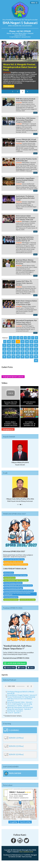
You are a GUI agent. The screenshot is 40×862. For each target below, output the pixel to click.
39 (31, 353)
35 (13, 353)
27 (13, 349)
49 (36, 360)
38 (27, 353)
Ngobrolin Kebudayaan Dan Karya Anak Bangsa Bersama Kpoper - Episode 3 (20, 708)
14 (27, 341)
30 (27, 349)
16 (36, 341)
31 (31, 349)
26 (9, 349)
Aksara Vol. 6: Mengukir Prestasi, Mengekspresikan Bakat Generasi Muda (19, 67)
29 (22, 349)
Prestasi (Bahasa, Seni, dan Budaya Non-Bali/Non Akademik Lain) (17, 594)
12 (18, 341)
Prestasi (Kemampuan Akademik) (13, 583)
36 (18, 353)
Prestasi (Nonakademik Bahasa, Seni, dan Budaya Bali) (18, 590)
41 (4, 357)
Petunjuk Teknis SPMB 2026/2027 (13, 562)
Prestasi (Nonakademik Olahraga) (13, 588)
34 (9, 353)
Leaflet (18, 819)
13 (22, 341)
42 (9, 357)
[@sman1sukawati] (26, 842)
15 (31, 341)
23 (31, 345)
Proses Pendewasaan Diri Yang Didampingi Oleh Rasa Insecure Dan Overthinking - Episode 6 (21, 698)
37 (22, 353)
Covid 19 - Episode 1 (14, 712)
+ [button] (6, 791)
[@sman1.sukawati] (20, 842)
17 (4, 345)
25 (4, 349)
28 (18, 349)
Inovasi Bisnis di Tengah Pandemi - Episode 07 (22, 695)
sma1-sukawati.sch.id (26, 852)
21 (22, 345)
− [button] (6, 794)
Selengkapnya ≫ (8, 429)
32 (36, 349)
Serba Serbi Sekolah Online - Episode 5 (19, 702)
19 (13, 345)
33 (4, 353)
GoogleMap (13, 822)
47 (31, 357)
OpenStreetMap (26, 819)
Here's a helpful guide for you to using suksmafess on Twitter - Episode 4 (19, 704)
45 (22, 357)
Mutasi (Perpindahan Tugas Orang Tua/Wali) (16, 580)
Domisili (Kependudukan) (11, 599)
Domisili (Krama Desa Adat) (27, 599)
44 (18, 357)
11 (13, 341)
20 (18, 345)
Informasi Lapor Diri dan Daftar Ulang (14, 559)
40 (36, 353)
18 (9, 345)
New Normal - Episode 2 (15, 711)
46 (27, 357)
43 (13, 357)
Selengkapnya (8, 86)
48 (36, 357)
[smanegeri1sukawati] (13, 842)
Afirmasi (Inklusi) (8, 572)
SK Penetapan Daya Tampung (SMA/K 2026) (15, 564)
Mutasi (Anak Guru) (9, 577)
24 (36, 345)
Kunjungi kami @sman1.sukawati (13, 377)
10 (9, 341)
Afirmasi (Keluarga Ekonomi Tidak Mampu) (15, 575)
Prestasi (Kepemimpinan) (11, 597)
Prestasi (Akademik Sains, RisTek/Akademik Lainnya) (18, 585)
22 (27, 345)
